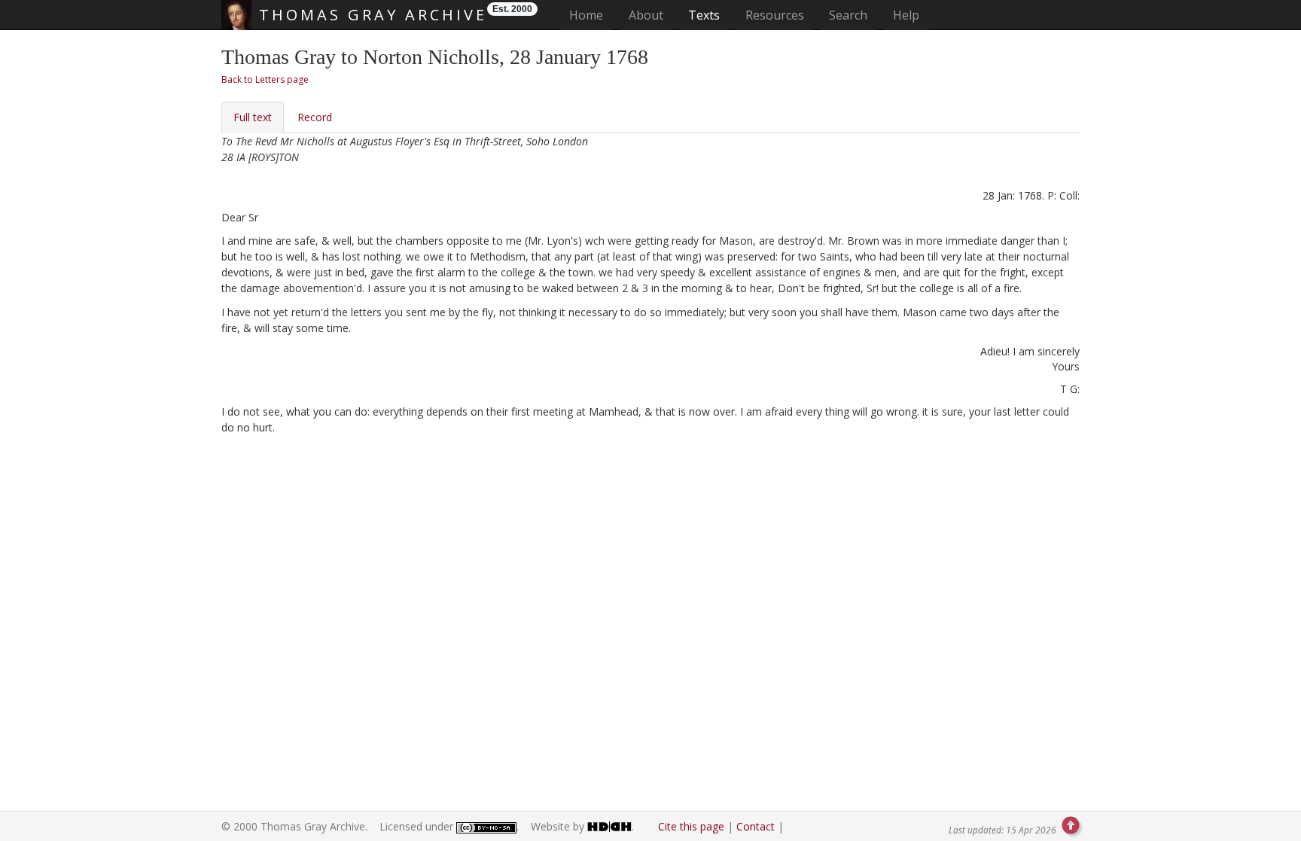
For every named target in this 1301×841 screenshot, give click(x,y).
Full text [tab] (252, 117)
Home (590, 14)
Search (848, 15)
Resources (774, 15)
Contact (755, 826)
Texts (704, 15)
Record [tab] (314, 117)
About (646, 15)
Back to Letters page (265, 79)
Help (906, 15)
